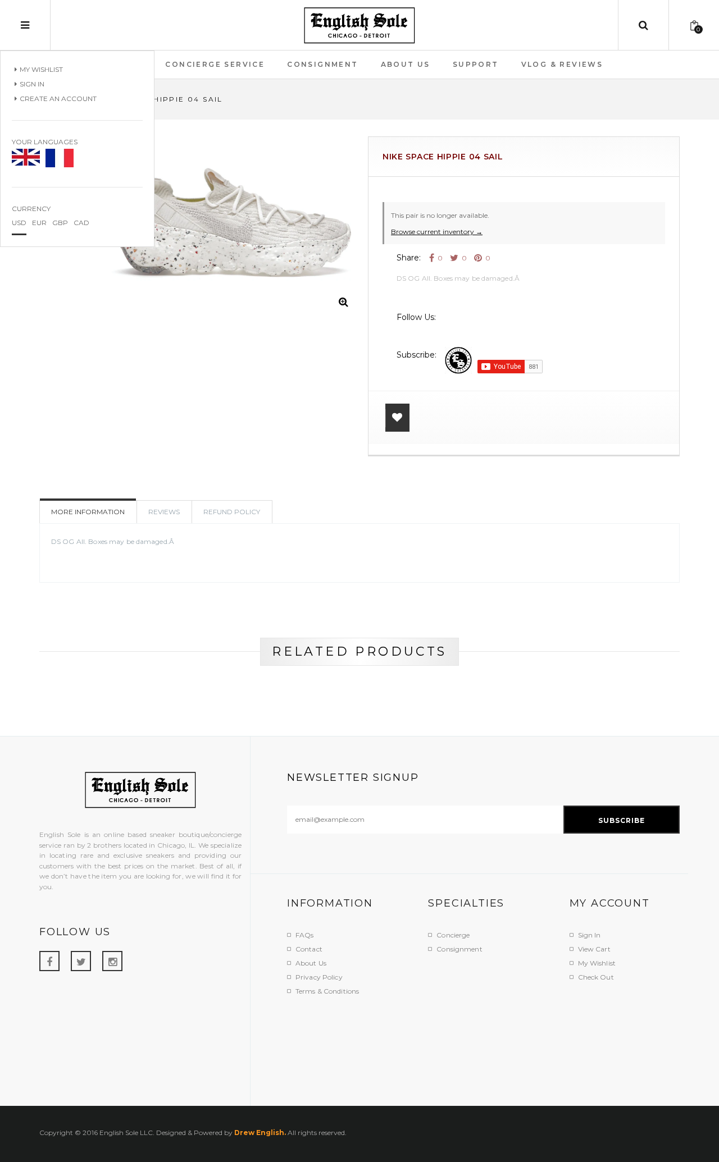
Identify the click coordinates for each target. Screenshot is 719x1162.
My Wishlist (41, 69)
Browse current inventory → (437, 231)
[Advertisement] (491, 1044)
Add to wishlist (397, 418)
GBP (60, 222)
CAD (81, 222)
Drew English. (260, 1132)
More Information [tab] (88, 511)
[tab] (232, 512)
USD (19, 222)
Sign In (32, 84)
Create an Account (58, 98)
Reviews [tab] (164, 511)
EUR (39, 222)
